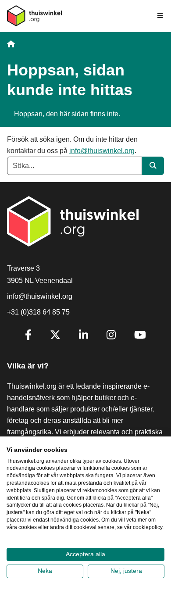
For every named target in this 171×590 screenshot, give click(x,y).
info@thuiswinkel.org (102, 150)
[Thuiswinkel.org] (34, 15)
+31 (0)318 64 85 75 (38, 312)
